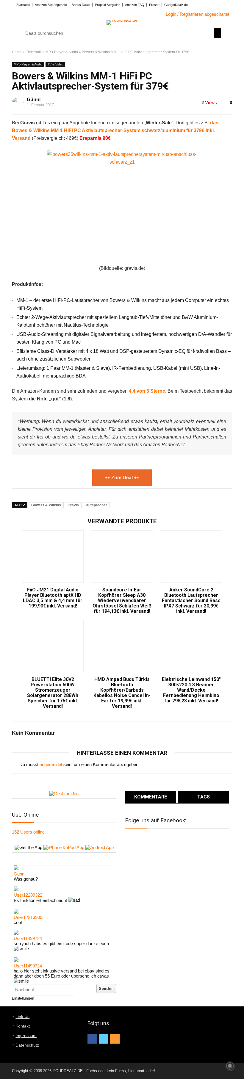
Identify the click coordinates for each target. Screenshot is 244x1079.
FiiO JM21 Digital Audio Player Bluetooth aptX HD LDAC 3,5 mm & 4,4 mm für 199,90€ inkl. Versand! (52, 598)
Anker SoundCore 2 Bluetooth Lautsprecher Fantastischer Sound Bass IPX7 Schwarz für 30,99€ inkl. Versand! (191, 600)
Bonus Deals (81, 5)
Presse (154, 5)
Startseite (23, 5)
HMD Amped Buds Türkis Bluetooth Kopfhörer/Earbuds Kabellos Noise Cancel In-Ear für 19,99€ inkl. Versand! (122, 693)
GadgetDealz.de (176, 5)
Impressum (26, 1035)
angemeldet (51, 764)
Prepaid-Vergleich (107, 5)
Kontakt (22, 1026)
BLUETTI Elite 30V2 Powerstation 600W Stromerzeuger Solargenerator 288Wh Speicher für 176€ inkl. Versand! (52, 693)
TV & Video (55, 64)
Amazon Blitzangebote (51, 5)
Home (17, 52)
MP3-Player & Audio (62, 52)
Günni (33, 99)
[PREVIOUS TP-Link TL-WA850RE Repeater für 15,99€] (6, 1064)
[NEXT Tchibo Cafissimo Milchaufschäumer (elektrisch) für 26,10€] (238, 1064)
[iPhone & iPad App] (63, 847)
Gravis (73, 505)
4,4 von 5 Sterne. (147, 391)
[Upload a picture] (91, 989)
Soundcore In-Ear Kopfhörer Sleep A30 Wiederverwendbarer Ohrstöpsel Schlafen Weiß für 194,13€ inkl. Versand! (122, 600)
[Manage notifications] (230, 1066)
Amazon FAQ (134, 5)
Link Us (22, 1016)
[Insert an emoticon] (80, 989)
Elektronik (34, 52)
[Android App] (99, 847)
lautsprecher (96, 505)
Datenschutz (27, 1045)
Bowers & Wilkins (46, 505)
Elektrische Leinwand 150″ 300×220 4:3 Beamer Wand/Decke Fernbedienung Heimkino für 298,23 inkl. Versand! (191, 690)
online (28, 831)
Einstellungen (23, 998)
